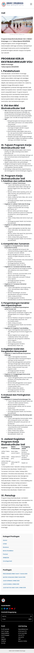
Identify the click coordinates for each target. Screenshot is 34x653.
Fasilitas (3, 641)
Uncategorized (7, 561)
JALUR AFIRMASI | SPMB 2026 (11, 580)
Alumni (5, 540)
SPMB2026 (6, 557)
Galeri (3, 637)
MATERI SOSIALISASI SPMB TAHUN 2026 (14, 577)
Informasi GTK (22, 631)
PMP (19, 639)
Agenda (3, 639)
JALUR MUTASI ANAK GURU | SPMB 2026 (14, 587)
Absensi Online (22, 641)
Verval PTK (21, 635)
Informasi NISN (22, 633)
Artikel (5, 544)
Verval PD (21, 637)
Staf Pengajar (5, 635)
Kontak (3, 643)
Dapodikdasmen (23, 629)
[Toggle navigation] (31, 4)
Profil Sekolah (5, 629)
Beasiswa (6, 547)
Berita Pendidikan (8, 551)
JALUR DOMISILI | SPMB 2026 (11, 584)
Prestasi (5, 554)
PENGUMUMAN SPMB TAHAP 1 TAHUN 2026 (15, 574)
